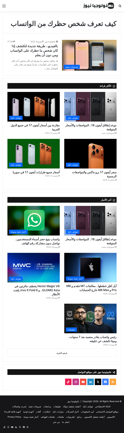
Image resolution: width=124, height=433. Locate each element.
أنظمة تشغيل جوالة (72, 406)
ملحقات (60, 417)
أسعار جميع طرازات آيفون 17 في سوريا (36, 172)
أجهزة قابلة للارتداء (12, 411)
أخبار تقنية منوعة (30, 417)
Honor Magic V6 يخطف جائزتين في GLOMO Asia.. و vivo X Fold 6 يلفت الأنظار (36, 290)
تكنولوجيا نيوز (50, 41)
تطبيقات (57, 406)
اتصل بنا (65, 422)
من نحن (56, 422)
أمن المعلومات (87, 411)
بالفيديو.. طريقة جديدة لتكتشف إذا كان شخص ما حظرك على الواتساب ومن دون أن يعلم (34, 50)
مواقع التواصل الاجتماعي (107, 411)
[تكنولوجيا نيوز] (98, 5)
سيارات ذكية (58, 411)
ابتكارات (46, 411)
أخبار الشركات (72, 411)
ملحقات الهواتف (48, 417)
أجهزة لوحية (28, 411)
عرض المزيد (62, 353)
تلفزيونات (70, 417)
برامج (79, 417)
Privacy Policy (14, 417)
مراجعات (47, 406)
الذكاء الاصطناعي (102, 406)
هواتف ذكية (88, 406)
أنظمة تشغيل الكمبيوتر (94, 417)
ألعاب (38, 411)
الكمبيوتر (111, 417)
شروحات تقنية (35, 406)
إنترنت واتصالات (19, 406)
